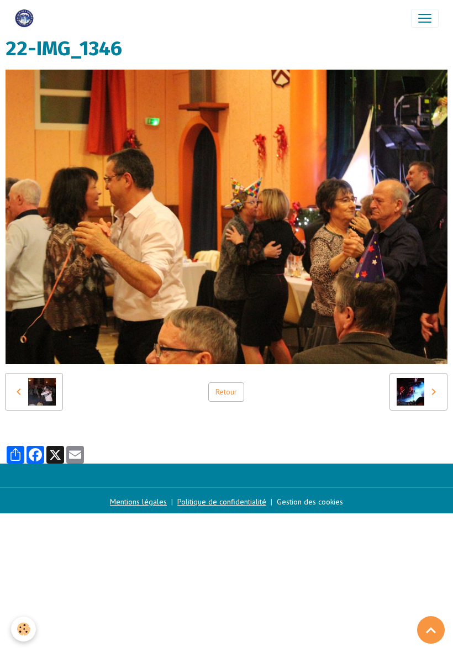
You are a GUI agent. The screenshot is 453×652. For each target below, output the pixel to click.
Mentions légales (138, 502)
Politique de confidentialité (221, 502)
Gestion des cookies (310, 502)
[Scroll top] (431, 630)
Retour (226, 392)
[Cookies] (23, 629)
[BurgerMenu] (425, 18)
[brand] (26, 18)
